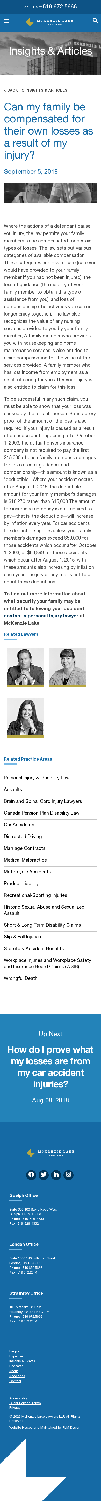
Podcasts (16, 1366)
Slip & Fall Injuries (22, 937)
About (13, 1371)
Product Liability (21, 884)
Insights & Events (22, 1361)
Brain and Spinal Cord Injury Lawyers (43, 801)
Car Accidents (19, 825)
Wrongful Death (21, 979)
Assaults (13, 790)
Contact (15, 1381)
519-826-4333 (33, 1219)
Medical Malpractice (25, 860)
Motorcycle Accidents (27, 872)
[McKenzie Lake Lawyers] (49, 21)
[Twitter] (44, 1175)
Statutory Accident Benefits (34, 949)
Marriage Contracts (24, 848)
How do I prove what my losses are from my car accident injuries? (50, 1068)
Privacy (14, 1408)
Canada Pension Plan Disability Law (42, 813)
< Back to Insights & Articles (35, 91)
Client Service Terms (25, 1403)
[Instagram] (68, 1175)
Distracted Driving (23, 837)
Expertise (16, 1356)
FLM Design (71, 1428)
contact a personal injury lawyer (41, 616)
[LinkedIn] (56, 1175)
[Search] (93, 23)
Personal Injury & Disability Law (37, 778)
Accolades (17, 1376)
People (14, 1351)
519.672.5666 (60, 7)
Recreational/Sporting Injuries (35, 895)
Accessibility (18, 1398)
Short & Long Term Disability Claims (42, 925)
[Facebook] (31, 1175)
